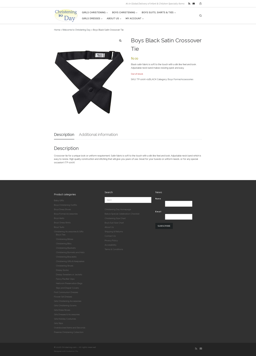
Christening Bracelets (66, 257)
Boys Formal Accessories (180, 79)
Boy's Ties (60, 234)
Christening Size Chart (115, 218)
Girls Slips (58, 323)
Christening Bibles (64, 239)
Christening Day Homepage (118, 209)
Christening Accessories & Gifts (68, 231)
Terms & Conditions (114, 249)
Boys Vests (59, 218)
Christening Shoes (64, 266)
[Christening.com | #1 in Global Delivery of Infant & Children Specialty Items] (66, 15)
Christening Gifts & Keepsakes (70, 261)
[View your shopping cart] (200, 3)
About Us (109, 227)
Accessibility (110, 245)
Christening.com (69, 347)
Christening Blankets (66, 248)
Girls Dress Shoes (62, 310)
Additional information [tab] (98, 134)
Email (158, 212)
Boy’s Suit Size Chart (114, 223)
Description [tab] (64, 134)
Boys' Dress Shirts (62, 222)
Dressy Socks (62, 270)
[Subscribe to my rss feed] (189, 3)
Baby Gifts (59, 200)
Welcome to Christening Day (76, 30)
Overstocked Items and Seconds (69, 328)
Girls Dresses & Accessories (67, 314)
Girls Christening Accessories (67, 301)
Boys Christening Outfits (65, 205)
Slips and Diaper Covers (67, 288)
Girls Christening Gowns (65, 305)
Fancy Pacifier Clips (65, 279)
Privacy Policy (111, 240)
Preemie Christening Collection (68, 332)
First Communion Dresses (66, 292)
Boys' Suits (59, 227)
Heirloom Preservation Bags (69, 283)
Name (158, 199)
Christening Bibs (63, 243)
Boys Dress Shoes (62, 209)
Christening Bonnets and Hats (70, 252)
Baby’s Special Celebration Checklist (122, 214)
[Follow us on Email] (194, 3)
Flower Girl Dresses (63, 297)
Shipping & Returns (114, 231)
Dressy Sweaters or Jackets (69, 274)
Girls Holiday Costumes (65, 319)
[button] (120, 40)
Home (57, 30)
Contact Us (110, 236)
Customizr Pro (72, 351)
